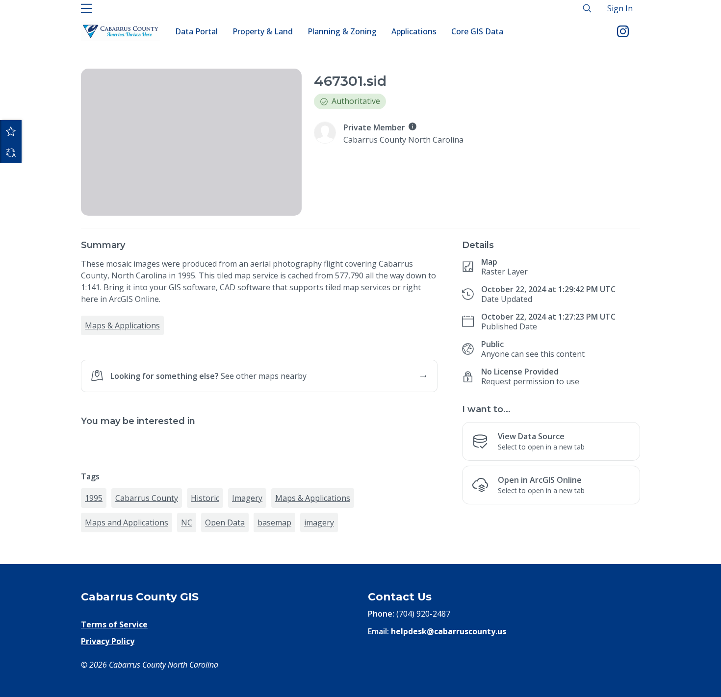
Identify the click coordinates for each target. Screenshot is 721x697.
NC (186, 522)
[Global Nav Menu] (86, 8)
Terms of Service (114, 624)
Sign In (620, 8)
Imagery (247, 498)
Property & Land (262, 31)
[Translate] (11, 152)
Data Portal (196, 31)
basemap (274, 522)
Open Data (225, 522)
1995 (94, 498)
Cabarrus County (146, 498)
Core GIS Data (477, 31)
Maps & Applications (122, 325)
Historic (205, 498)
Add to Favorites (11, 131)
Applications (414, 31)
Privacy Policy (107, 641)
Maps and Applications (126, 522)
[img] (412, 126)
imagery (319, 522)
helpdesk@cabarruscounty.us (448, 631)
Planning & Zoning (342, 31)
